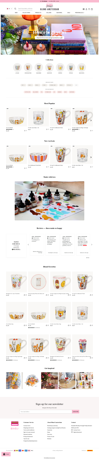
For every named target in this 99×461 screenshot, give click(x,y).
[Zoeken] (15, 9)
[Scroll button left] (6, 380)
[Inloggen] (86, 9)
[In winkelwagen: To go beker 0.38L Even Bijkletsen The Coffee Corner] (90, 358)
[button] (28, 244)
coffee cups (27, 92)
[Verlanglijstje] (89, 9)
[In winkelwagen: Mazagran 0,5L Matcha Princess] (68, 358)
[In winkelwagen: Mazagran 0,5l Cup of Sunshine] (24, 295)
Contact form (26, 425)
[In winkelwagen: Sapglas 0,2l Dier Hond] (68, 325)
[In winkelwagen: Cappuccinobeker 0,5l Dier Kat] (46, 358)
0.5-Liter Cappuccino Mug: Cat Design (80, 127)
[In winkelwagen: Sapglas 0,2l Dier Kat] (90, 325)
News (48, 432)
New (16, 12)
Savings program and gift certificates (56, 428)
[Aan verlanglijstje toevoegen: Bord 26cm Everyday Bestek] (48, 295)
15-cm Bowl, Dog (9, 324)
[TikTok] (18, 429)
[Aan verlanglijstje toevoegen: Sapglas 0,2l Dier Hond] (70, 325)
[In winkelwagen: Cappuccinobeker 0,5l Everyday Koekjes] (68, 295)
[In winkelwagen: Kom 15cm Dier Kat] (46, 325)
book (65, 92)
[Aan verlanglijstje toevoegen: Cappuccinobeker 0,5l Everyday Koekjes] (70, 295)
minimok (59, 92)
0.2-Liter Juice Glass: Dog (55, 324)
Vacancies (49, 430)
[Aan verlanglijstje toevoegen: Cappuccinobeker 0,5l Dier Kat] (48, 358)
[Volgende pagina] (91, 120)
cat (54, 92)
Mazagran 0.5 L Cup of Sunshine (13, 293)
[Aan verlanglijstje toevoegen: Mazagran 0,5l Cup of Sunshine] (26, 295)
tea (41, 92)
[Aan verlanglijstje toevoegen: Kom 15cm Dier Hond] (26, 325)
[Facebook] (12, 429)
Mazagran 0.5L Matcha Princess (57, 356)
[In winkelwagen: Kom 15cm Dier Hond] (24, 325)
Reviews (49, 438)
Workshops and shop (52, 425)
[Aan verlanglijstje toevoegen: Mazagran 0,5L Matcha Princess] (70, 358)
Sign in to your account (29, 432)
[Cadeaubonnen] (84, 9)
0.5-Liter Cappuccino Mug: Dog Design (14, 356)
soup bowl (72, 92)
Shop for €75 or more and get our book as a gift (49, 38)
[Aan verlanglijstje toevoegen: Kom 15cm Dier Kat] (48, 325)
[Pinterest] (14, 429)
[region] (60, 244)
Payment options (27, 434)
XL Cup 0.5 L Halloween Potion (56, 127)
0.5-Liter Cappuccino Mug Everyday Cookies (59, 293)
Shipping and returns (28, 428)
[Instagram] (16, 429)
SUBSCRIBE (75, 411)
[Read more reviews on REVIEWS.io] (16, 250)
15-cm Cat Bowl (9, 127)
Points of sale (50, 436)
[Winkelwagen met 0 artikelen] (92, 9)
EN (9, 8)
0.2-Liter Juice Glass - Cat (33, 127)
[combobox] (25, 8)
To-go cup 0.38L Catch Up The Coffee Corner (81, 356)
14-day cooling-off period (58, 450)
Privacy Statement (28, 436)
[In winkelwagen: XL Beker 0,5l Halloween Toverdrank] (90, 295)
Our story (49, 434)
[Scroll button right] (92, 380)
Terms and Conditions (28, 430)
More (76, 85)
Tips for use (26, 438)
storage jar (48, 92)
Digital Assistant (77, 432)
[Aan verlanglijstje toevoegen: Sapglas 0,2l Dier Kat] (92, 325)
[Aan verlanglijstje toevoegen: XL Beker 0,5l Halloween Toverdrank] (92, 295)
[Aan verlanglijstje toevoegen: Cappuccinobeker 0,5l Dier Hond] (26, 358)
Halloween (35, 92)
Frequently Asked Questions (30, 441)
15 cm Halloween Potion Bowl (34, 165)
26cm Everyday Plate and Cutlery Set (36, 293)
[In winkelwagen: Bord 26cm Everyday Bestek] (46, 295)
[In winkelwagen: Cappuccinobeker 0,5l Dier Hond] (24, 358)
